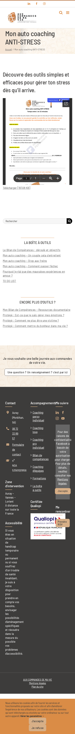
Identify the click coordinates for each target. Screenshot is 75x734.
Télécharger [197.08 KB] (16, 188)
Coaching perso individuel (38, 416)
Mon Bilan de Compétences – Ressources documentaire (36, 310)
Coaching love (38, 430)
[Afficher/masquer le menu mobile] (68, 12)
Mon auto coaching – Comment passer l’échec (30, 266)
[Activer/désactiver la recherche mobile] (61, 12)
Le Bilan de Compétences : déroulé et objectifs (31, 250)
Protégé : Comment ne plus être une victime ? (31, 320)
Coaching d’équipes (38, 468)
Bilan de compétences (38, 457)
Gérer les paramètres (31, 716)
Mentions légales (62, 481)
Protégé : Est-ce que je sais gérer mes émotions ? (33, 315)
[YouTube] (63, 418)
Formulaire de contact (15, 449)
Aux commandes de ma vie (37, 679)
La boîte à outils (37, 488)
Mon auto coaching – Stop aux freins (25, 261)
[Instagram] (57, 418)
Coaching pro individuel (38, 443)
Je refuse (37, 728)
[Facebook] (63, 412)
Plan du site (37, 686)
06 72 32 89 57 (15, 433)
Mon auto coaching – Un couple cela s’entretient (32, 255)
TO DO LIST (9, 281)
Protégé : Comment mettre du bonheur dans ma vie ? (35, 326)
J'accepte (63, 491)
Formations (38, 478)
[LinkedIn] (57, 412)
